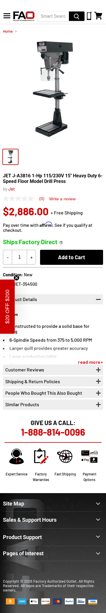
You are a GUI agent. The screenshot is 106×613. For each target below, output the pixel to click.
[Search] (77, 16)
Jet (11, 188)
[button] (7, 307)
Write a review (62, 199)
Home (8, 31)
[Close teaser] (16, 278)
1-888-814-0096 (53, 431)
